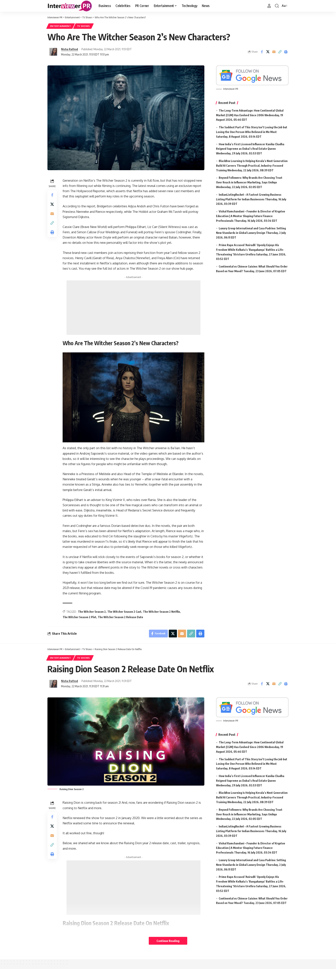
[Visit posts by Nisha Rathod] (53, 52)
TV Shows (83, 26)
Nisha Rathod (69, 49)
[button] (269, 6)
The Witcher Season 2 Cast (124, 611)
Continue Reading (168, 941)
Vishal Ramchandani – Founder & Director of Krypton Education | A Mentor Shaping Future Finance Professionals (250, 216)
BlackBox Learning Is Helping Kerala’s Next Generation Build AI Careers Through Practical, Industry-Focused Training (252, 165)
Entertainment (60, 26)
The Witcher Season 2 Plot (79, 617)
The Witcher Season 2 (92, 611)
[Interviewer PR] (69, 6)
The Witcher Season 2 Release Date (120, 617)
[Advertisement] (133, 307)
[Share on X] (267, 52)
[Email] (273, 52)
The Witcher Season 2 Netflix (161, 611)
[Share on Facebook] (261, 52)
